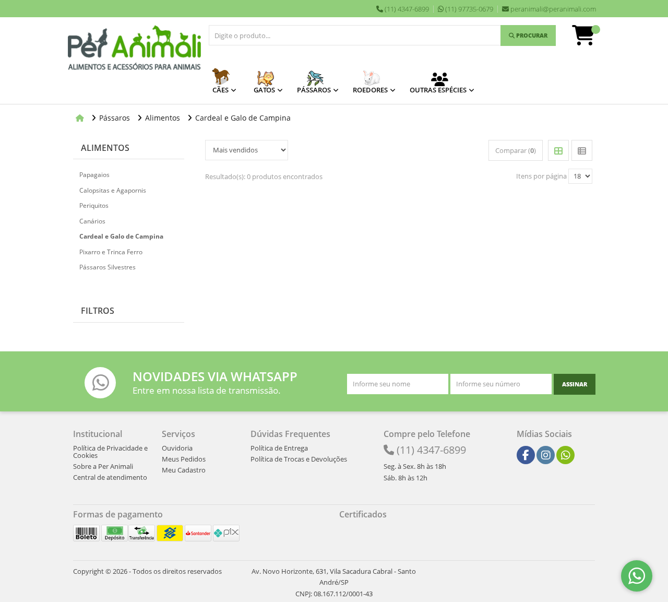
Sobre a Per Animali (103, 466)
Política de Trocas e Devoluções (298, 459)
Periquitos (94, 205)
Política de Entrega (279, 448)
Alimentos (105, 148)
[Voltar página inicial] (81, 118)
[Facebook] (525, 455)
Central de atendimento (110, 477)
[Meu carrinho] (588, 40)
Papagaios (94, 174)
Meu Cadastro (184, 470)
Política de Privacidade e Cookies (110, 451)
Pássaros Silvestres (107, 267)
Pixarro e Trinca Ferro (110, 251)
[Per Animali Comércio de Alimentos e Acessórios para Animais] (134, 48)
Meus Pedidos (184, 459)
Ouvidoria (177, 448)
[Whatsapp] (565, 455)
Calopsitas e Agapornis (112, 190)
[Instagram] (546, 455)
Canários (92, 221)
